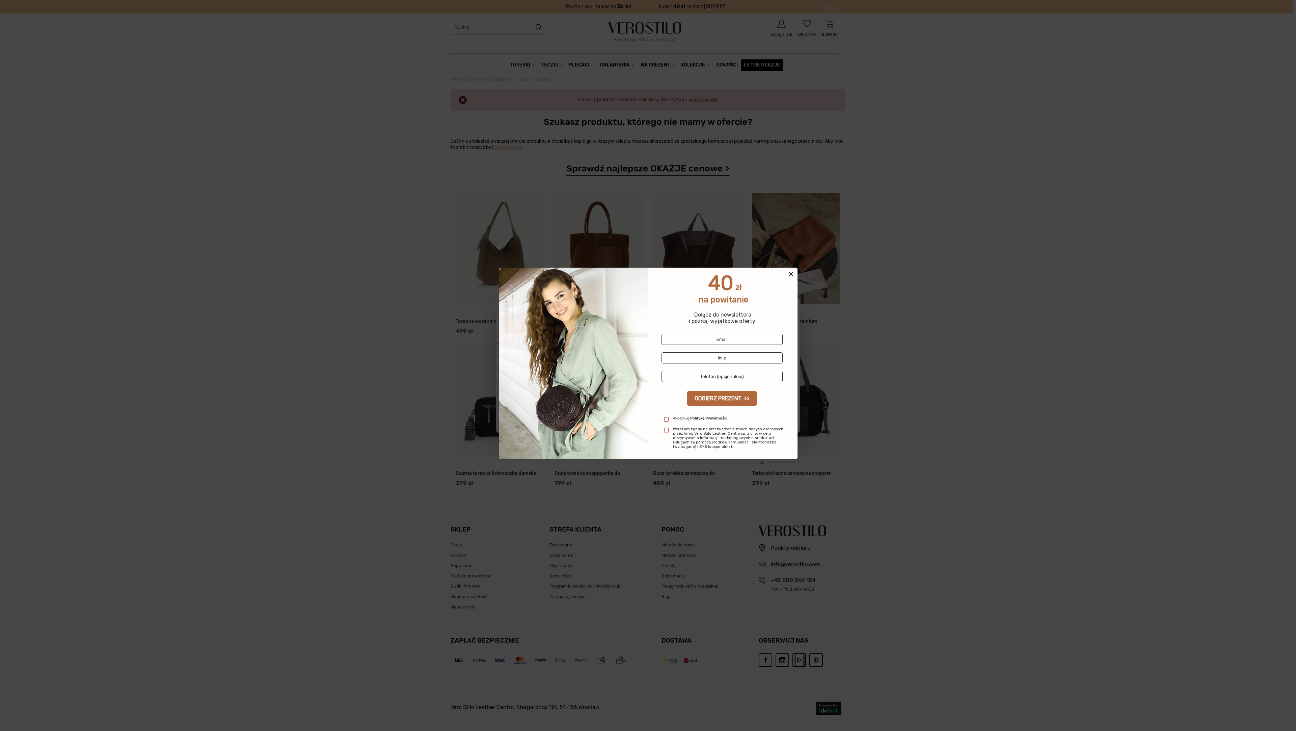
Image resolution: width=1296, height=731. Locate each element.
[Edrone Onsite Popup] (648, 365)
